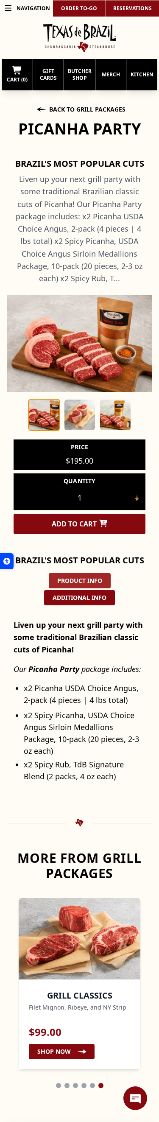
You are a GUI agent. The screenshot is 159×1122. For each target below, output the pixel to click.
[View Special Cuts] (67, 1085)
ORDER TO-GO (79, 8)
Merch (111, 74)
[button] (44, 415)
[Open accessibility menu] (7, 561)
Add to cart (74, 524)
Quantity (80, 481)
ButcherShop (80, 74)
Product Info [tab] (79, 580)
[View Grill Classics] (100, 1085)
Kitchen (142, 74)
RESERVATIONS (132, 8)
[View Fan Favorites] (92, 1085)
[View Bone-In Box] (83, 1085)
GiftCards (48, 74)
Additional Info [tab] (79, 597)
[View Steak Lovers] (58, 1085)
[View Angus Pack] (75, 1085)
